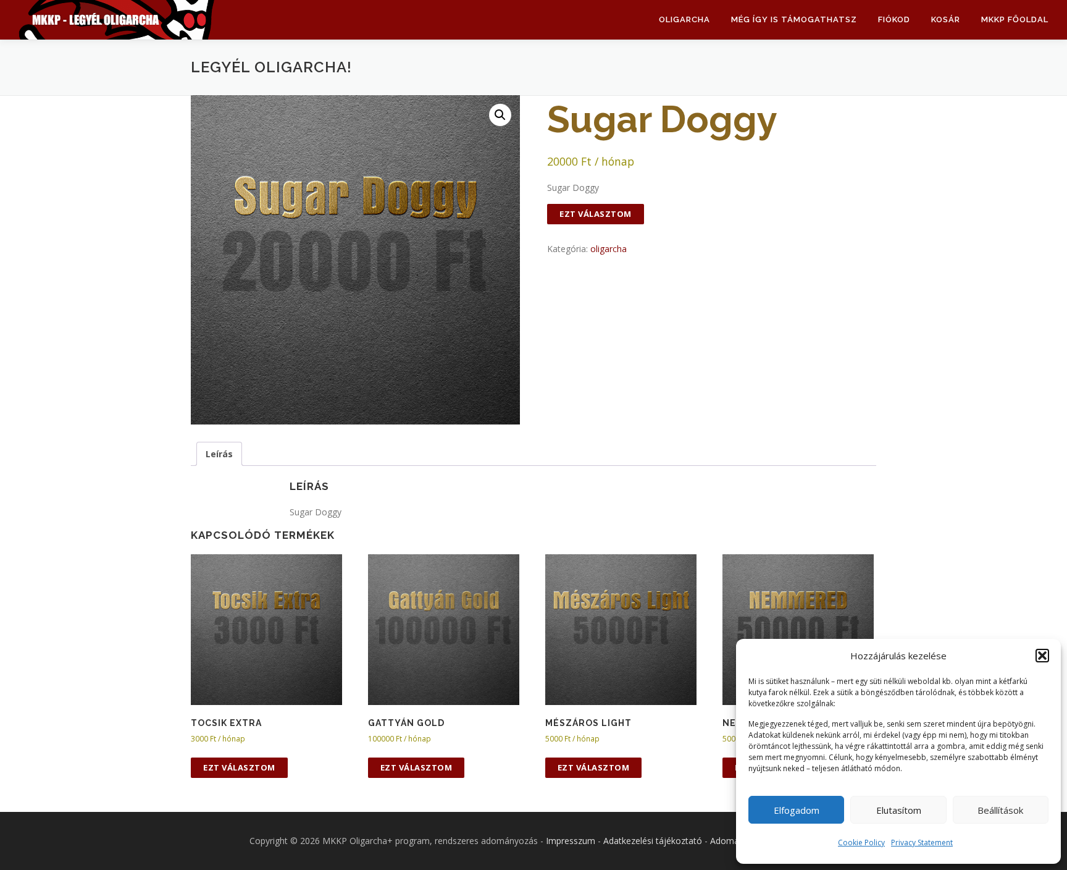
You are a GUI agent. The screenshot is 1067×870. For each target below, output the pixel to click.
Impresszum (570, 841)
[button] (1042, 655)
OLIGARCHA (684, 19)
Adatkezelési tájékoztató (652, 841)
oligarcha (608, 249)
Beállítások (1000, 810)
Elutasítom (898, 810)
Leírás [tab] (219, 454)
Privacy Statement (922, 842)
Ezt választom (595, 213)
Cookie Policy (861, 842)
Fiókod (894, 19)
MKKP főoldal (1014, 19)
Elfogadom (796, 810)
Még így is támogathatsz (794, 19)
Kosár (945, 19)
